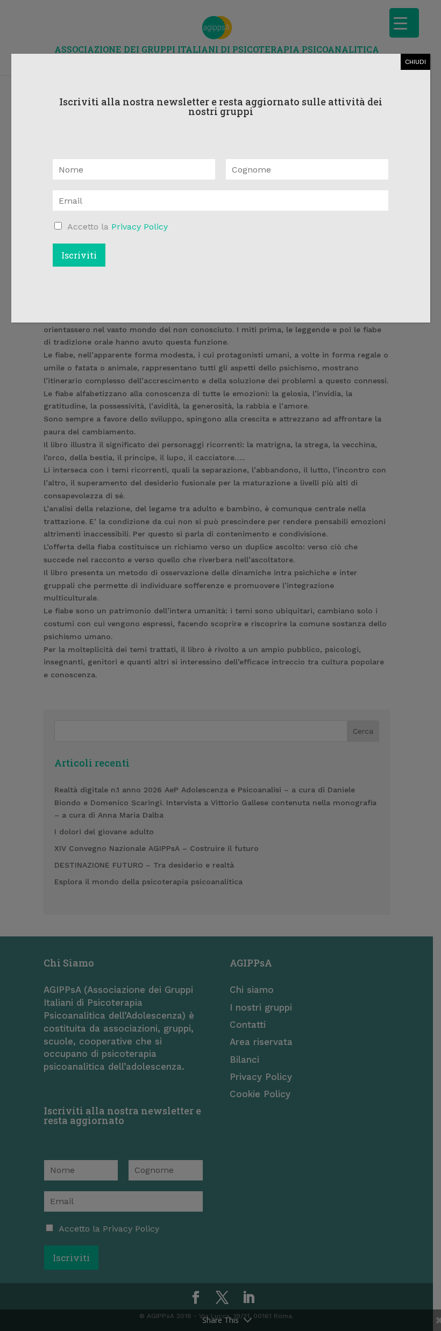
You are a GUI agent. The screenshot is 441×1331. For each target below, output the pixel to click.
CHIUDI (415, 62)
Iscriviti (79, 255)
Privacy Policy (139, 226)
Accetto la (117, 226)
